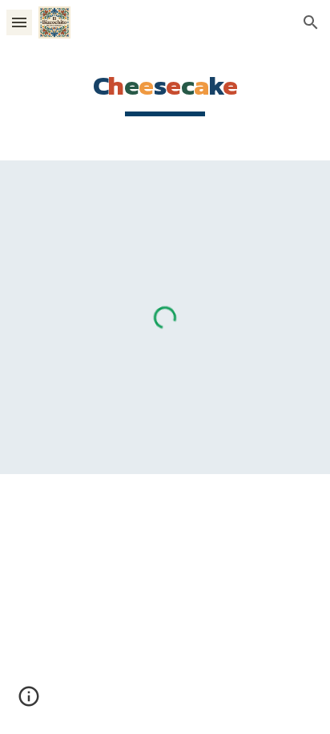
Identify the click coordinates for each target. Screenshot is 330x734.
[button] (19, 22)
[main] (165, 93)
